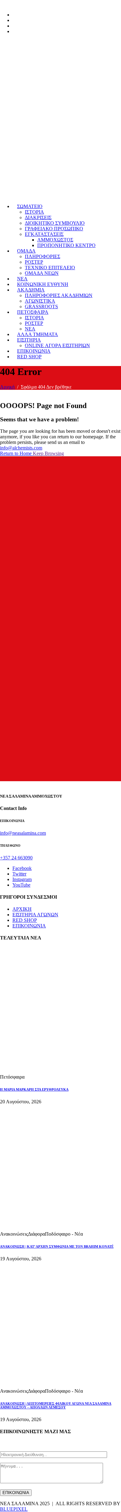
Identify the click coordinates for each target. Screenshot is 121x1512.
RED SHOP (29, 356)
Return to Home (16, 453)
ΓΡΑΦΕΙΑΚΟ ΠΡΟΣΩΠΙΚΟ (54, 228)
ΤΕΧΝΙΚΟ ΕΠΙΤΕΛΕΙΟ (50, 267)
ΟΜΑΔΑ (26, 250)
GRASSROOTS (41, 306)
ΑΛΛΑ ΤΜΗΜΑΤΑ (37, 334)
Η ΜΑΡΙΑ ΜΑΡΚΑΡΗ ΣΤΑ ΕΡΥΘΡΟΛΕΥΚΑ (34, 1089)
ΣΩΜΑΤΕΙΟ (30, 206)
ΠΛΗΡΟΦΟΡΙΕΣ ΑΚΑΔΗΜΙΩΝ (58, 295)
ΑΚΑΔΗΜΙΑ (31, 289)
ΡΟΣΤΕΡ (34, 262)
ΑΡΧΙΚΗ (22, 909)
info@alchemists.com (21, 447)
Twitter (19, 873)
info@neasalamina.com (23, 833)
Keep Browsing (48, 453)
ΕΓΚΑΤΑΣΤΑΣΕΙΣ (44, 234)
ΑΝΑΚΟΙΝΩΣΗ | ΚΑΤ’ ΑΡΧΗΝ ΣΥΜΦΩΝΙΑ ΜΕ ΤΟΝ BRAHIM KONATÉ (57, 1246)
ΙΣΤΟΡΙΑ (34, 212)
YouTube (21, 885)
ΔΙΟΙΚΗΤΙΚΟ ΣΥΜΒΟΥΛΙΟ (55, 223)
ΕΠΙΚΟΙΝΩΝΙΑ (34, 351)
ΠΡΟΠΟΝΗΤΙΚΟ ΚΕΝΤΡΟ (66, 245)
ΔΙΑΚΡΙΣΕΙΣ (38, 217)
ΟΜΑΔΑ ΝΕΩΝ (42, 273)
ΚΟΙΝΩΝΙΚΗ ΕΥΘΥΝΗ (42, 284)
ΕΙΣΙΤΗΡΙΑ (29, 340)
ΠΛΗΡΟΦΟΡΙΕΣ (42, 256)
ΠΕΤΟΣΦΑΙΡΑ (32, 312)
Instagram (22, 879)
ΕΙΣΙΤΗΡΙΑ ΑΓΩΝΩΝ (35, 914)
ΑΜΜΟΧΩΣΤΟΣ (55, 239)
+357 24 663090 (16, 857)
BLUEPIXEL (14, 1509)
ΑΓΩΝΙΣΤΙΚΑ (40, 301)
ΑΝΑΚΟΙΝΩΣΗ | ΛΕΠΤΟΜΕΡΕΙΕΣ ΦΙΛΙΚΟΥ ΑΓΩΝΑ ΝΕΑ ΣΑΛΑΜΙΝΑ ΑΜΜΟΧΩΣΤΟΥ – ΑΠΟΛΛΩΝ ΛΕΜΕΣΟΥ (55, 1405)
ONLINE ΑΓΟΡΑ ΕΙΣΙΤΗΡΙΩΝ (57, 345)
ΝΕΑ (22, 278)
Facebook (22, 868)
